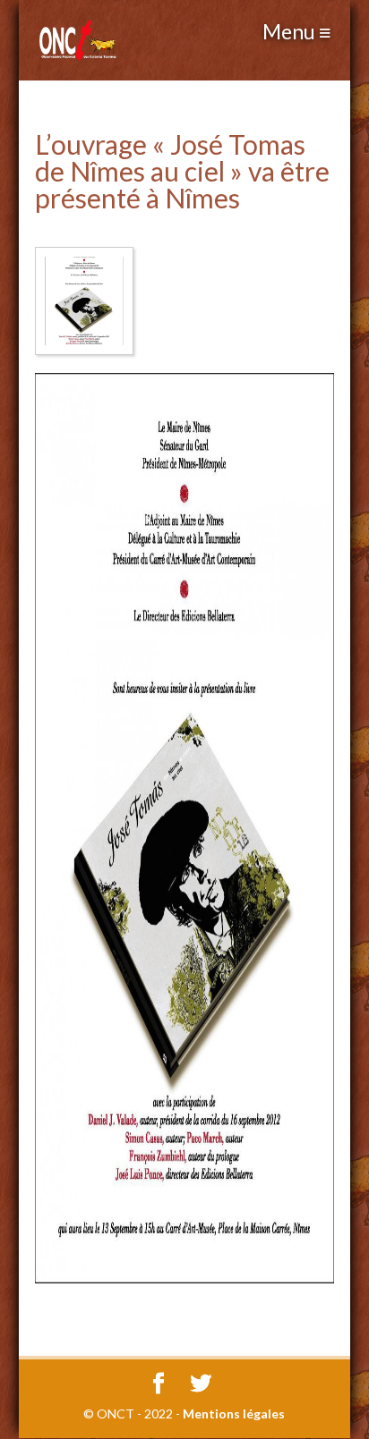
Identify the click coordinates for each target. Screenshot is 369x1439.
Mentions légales (234, 1413)
